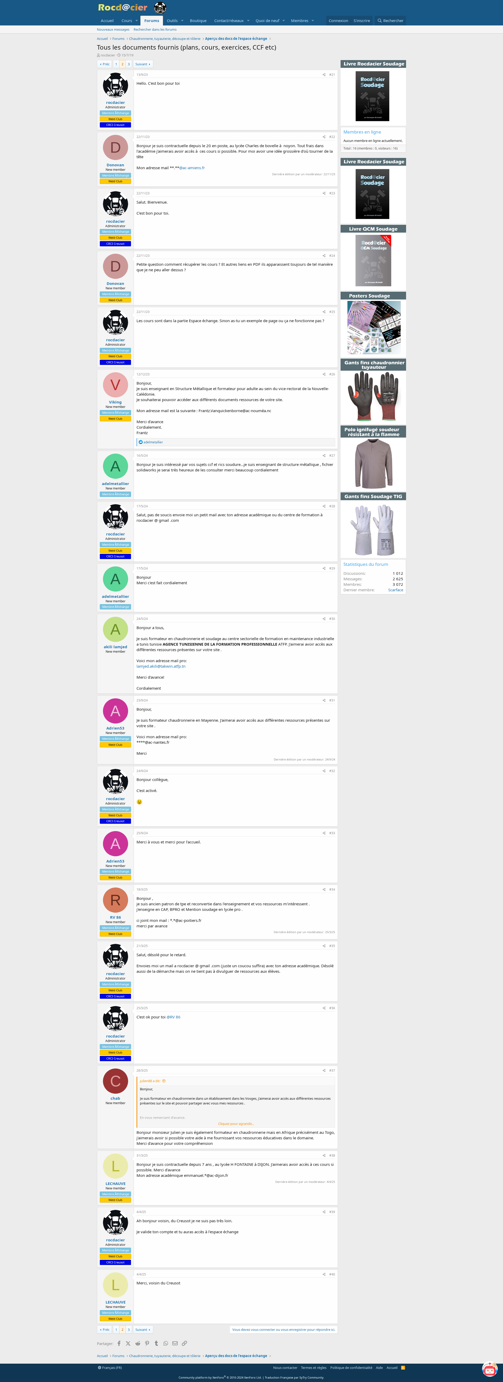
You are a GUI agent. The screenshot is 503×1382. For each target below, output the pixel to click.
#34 (332, 889)
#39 (332, 1212)
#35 (332, 946)
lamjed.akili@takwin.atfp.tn (160, 666)
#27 (332, 455)
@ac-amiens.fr (192, 167)
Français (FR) (111, 1367)
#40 (332, 1274)
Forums (151, 20)
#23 (332, 193)
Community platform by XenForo (220, 1377)
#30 (332, 618)
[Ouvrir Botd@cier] (490, 1369)
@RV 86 (174, 1016)
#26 (332, 374)
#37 (332, 1070)
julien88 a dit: (150, 1080)
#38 (332, 1155)
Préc (106, 64)
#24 (332, 255)
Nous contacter (285, 1367)
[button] (129, 20)
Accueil (107, 20)
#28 (332, 506)
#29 (332, 568)
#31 (332, 700)
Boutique (198, 20)
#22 (332, 137)
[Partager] (324, 75)
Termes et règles (313, 1367)
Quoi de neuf (267, 20)
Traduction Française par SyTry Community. (294, 1377)
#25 (332, 312)
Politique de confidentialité (351, 1367)
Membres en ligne (362, 132)
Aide (379, 1367)
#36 (332, 1008)
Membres (299, 20)
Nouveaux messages (113, 29)
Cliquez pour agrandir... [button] (236, 1123)
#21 (332, 74)
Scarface (395, 589)
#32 (332, 771)
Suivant (141, 64)
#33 (332, 833)
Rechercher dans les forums (155, 29)
